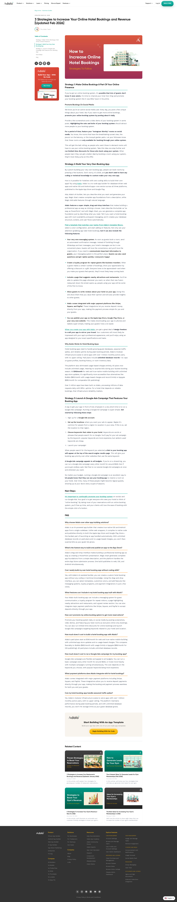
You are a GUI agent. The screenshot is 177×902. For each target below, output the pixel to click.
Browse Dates (110, 866)
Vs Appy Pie (51, 880)
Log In (158, 3)
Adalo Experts (91, 847)
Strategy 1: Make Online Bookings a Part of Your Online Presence (47, 40)
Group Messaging (130, 864)
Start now (47, 85)
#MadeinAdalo (91, 861)
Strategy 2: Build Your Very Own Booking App (45, 45)
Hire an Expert (55, 3)
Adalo (79, 183)
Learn (38, 3)
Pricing (46, 3)
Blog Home (38, 10)
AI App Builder (52, 845)
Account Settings (111, 838)
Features (65, 3)
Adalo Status (91, 864)
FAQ (37, 57)
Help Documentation (93, 836)
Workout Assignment (131, 843)
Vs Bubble (51, 865)
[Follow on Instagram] (48, 63)
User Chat (128, 867)
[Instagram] (82, 891)
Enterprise (51, 850)
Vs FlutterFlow (52, 868)
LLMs (69, 862)
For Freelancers (72, 839)
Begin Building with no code (104, 731)
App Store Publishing (54, 848)
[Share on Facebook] (40, 63)
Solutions (29, 3)
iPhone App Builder (54, 836)
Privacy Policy (71, 859)
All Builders (51, 862)
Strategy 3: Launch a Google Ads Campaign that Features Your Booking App (46, 50)
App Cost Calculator (93, 850)
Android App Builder (54, 839)
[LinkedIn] (90, 891)
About (69, 853)
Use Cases (70, 845)
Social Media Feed (131, 858)
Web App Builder (53, 842)
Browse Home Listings (113, 869)
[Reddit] (99, 891)
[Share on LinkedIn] (44, 63)
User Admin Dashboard (113, 851)
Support (148, 3)
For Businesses (72, 836)
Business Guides (47, 10)
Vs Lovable (51, 877)
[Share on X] (36, 63)
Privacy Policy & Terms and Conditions (88, 897)
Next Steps (39, 54)
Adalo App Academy (93, 839)
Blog (68, 856)
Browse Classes (111, 863)
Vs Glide (50, 871)
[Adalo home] (9, 3)
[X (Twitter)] (77, 891)
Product (19, 3)
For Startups (71, 842)
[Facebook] (86, 891)
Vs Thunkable (52, 874)
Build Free (167, 3)
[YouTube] (95, 891)
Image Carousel (130, 855)
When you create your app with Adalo (80, 329)
